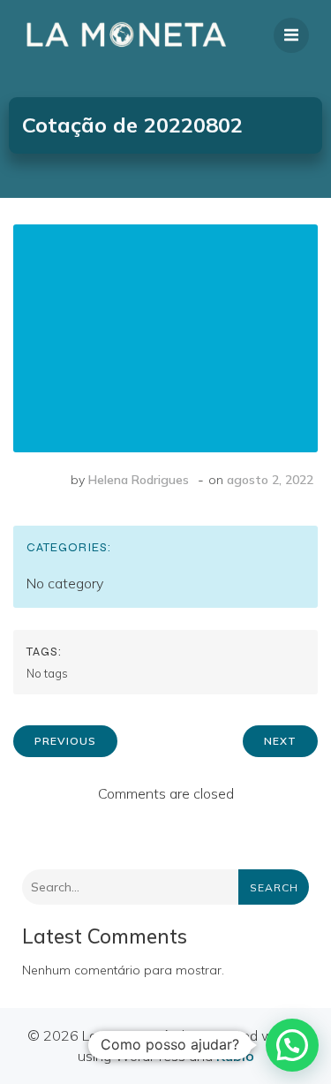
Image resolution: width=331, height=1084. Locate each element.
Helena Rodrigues (138, 480)
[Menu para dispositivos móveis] (291, 35)
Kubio (235, 1056)
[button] (292, 1045)
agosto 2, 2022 (270, 480)
